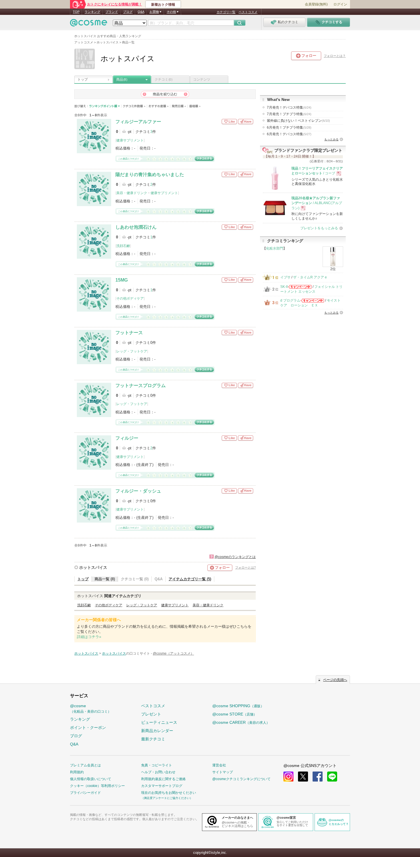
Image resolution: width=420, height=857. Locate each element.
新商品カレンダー (157, 730)
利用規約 (77, 772)
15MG (121, 280)
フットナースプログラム (140, 385)
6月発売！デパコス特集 (289, 134)
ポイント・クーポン (88, 727)
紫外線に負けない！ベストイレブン (298, 121)
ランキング (92, 11)
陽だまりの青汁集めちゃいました (149, 174)
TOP (76, 11)
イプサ (285, 277)
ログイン (340, 4)
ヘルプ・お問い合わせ (158, 772)
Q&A (141, 11)
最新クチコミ (153, 739)
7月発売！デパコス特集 (289, 107)
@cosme (90, 708)
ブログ (128, 11)
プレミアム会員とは (85, 765)
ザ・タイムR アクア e (310, 277)
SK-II (284, 287)
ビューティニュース (159, 722)
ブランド (111, 11)
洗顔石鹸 (123, 246)
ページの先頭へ (335, 680)
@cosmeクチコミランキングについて (241, 779)
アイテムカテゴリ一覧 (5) (190, 579)
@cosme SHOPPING (238, 705)
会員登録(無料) (316, 4)
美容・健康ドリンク (131, 193)
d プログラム (290, 300)
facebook (318, 777)
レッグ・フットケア (131, 351)
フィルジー (126, 438)
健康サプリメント (130, 140)
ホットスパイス (93, 567)
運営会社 (219, 765)
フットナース (129, 332)
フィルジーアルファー (138, 121)
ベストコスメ (248, 12)
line (332, 777)
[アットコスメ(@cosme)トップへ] (88, 24)
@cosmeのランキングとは (235, 557)
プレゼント (151, 714)
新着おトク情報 (163, 5)
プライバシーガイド (85, 793)
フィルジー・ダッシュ (138, 491)
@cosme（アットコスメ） (173, 653)
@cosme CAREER (241, 722)
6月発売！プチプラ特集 (289, 127)
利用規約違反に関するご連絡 (163, 779)
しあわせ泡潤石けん (136, 227)
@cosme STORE (234, 714)
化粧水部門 (274, 248)
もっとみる (331, 139)
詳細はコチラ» (89, 637)
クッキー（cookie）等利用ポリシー (97, 786)
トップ (82, 79)
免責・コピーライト (156, 765)
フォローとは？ (335, 55)
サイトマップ (222, 772)
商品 (121, 79)
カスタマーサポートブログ (161, 786)
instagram (288, 777)
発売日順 (179, 106)
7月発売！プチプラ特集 (289, 114)
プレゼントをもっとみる (319, 228)
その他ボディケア (130, 298)
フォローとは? (245, 567)
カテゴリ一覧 (226, 12)
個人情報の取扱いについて (90, 779)
